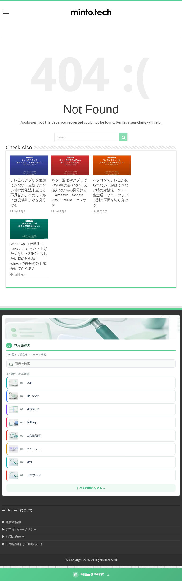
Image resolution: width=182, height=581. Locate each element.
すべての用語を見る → (91, 488)
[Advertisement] (144, 25)
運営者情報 (13, 522)
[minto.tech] (91, 11)
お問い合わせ (15, 536)
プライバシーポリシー (21, 529)
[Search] (123, 137)
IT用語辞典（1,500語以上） (25, 544)
